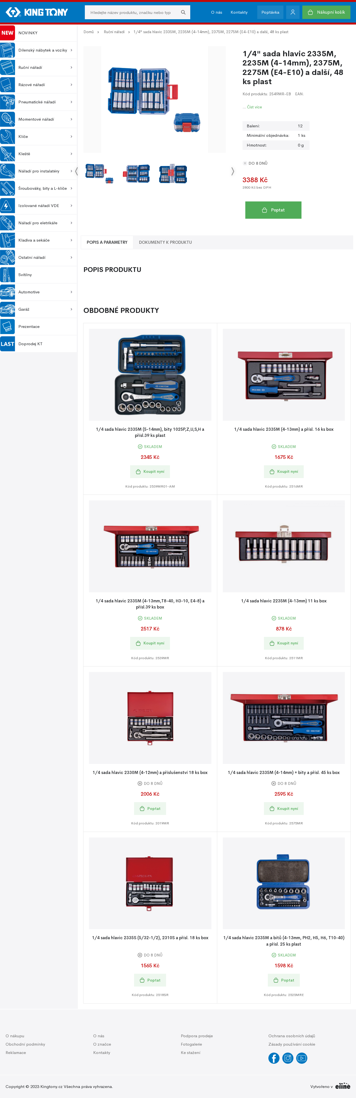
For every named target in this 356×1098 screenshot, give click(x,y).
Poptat (278, 210)
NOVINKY (28, 32)
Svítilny (25, 274)
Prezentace (28, 326)
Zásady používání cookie (291, 1044)
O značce (102, 1044)
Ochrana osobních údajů (291, 1035)
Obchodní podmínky (25, 1044)
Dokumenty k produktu (165, 242)
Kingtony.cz (51, 1086)
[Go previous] (76, 171)
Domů (88, 31)
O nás (216, 12)
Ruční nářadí (114, 31)
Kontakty (239, 12)
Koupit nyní (154, 471)
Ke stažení (190, 1052)
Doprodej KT (30, 343)
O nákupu (15, 1035)
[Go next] (232, 171)
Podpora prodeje (197, 1035)
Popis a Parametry (107, 242)
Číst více (254, 106)
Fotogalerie (191, 1044)
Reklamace (16, 1052)
